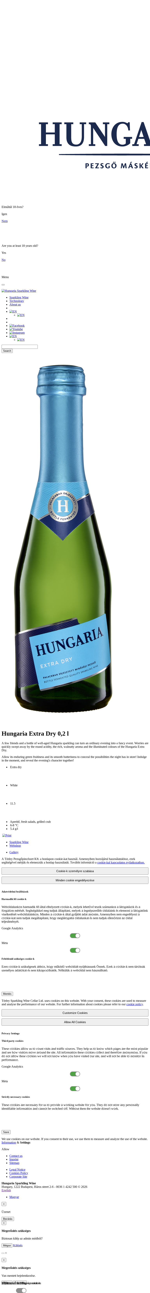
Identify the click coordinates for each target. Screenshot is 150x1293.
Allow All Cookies (75, 1022)
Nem (5, 221)
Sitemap (14, 1163)
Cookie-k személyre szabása (75, 871)
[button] (13, 311)
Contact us (15, 1155)
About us (15, 304)
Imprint (13, 1159)
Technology (16, 301)
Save (6, 1132)
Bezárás (7, 1218)
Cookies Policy (18, 1173)
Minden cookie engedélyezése (75, 880)
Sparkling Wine (19, 297)
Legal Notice (17, 1169)
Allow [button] (5, 1149)
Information (9, 1142)
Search (7, 350)
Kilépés (17, 1245)
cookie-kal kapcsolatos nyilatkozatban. (121, 862)
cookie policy (134, 1004)
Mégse (7, 1245)
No (3, 259)
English (6, 1190)
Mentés (7, 993)
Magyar (14, 1197)
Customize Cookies (75, 1013)
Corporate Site (18, 1176)
